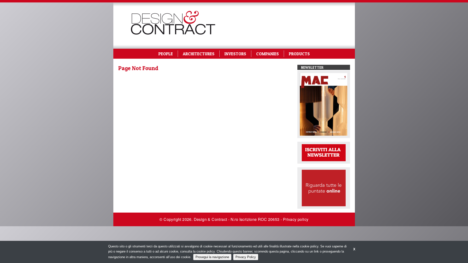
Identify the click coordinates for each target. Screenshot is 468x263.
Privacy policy (296, 219)
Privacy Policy (245, 257)
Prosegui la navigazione (212, 257)
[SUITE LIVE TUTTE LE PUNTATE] (324, 188)
